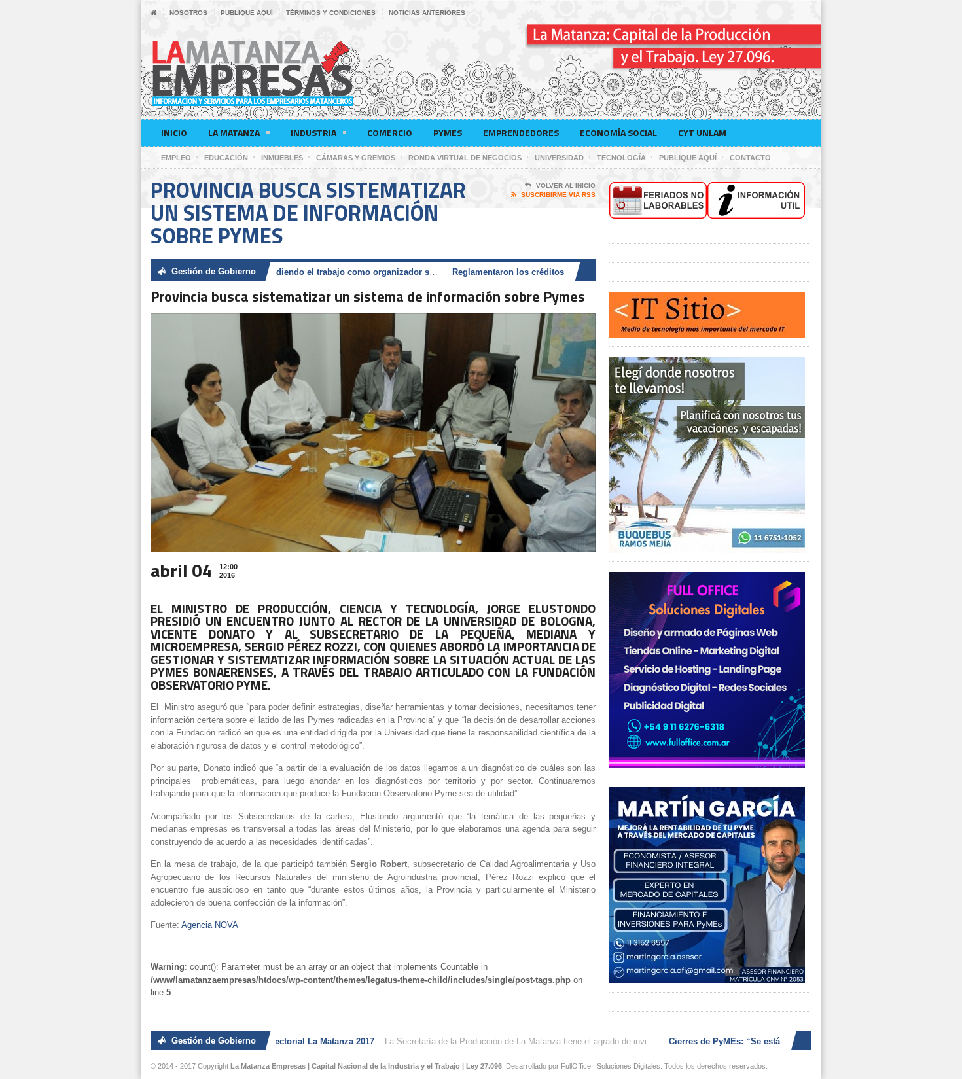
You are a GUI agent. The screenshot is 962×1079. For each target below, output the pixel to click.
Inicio (174, 132)
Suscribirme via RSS (558, 194)
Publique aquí (247, 12)
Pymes (447, 132)
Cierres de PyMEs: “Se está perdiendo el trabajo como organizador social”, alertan (302, 272)
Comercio (389, 132)
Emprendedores (521, 132)
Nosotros (188, 12)
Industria (313, 132)
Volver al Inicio (566, 185)
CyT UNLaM (702, 132)
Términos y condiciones (331, 12)
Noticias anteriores (427, 12)
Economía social (618, 132)
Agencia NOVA (209, 925)
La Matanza (234, 132)
